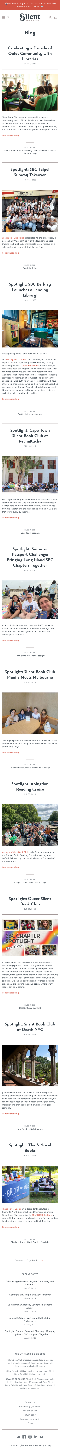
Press (30, 1423)
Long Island (21, 655)
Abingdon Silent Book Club (15, 852)
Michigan (29, 414)
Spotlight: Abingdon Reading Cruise (30, 786)
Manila (28, 767)
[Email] (18, 1437)
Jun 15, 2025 (30, 909)
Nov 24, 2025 (30, 180)
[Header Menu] (3, 17)
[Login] (50, 17)
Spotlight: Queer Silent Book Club (30, 901)
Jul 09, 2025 (30, 794)
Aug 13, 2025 (30, 570)
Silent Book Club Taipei (13, 237)
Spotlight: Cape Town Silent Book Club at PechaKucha (30, 436)
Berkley (21, 414)
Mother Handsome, (30, 365)
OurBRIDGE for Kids (41, 1215)
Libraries (52, 150)
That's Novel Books (11, 1209)
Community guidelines (30, 1406)
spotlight (35, 533)
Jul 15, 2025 (30, 682)
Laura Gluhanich (40, 150)
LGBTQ (22, 1008)
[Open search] (8, 17)
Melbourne (36, 767)
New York (31, 655)
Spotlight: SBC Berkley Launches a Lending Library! (30, 290)
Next (43, 1260)
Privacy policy (30, 1410)
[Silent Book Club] (30, 17)
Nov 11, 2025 (30, 300)
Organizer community (30, 1419)
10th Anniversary (24, 150)
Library (26, 153)
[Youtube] (41, 1437)
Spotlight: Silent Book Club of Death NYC (30, 1026)
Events (23, 1242)
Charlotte (15, 1242)
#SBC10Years (9, 150)
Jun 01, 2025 (30, 1155)
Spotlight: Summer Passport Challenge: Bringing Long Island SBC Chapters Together (30, 557)
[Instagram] (30, 1437)
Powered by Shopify (42, 1445)
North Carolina (33, 1242)
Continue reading (10, 135)
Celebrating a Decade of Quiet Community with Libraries (30, 53)
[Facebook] (24, 1437)
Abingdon (18, 882)
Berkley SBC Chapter (16, 359)
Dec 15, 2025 (30, 64)
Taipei (34, 268)
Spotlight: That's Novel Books (30, 1147)
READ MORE (34, 1388)
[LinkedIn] (36, 1437)
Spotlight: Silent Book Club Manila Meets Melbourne (30, 674)
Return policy (30, 1414)
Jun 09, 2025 (30, 1034)
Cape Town (26, 533)
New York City (23, 1129)
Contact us (30, 1402)
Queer (29, 1008)
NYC (32, 1129)
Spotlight (34, 153)
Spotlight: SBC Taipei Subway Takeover (30, 172)
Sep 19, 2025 (30, 446)
